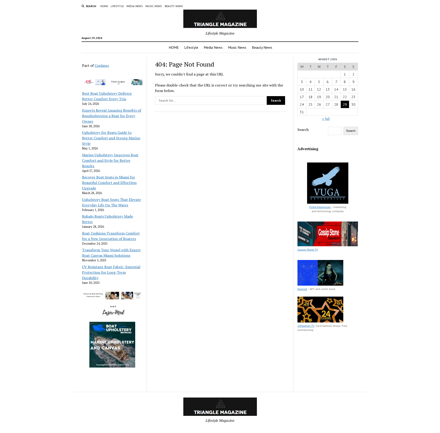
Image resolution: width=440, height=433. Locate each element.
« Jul (326, 118)
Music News (154, 6)
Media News (134, 6)
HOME (104, 6)
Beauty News (174, 6)
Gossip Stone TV (307, 249)
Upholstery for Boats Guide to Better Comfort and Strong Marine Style (111, 138)
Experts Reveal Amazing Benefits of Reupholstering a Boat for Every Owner (111, 116)
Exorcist (302, 289)
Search (303, 129)
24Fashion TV (305, 325)
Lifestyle (117, 6)
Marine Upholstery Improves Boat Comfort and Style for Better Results (110, 160)
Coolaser (102, 65)
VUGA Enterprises (320, 207)
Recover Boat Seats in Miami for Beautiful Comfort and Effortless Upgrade (109, 183)
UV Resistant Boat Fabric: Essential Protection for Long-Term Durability (111, 272)
